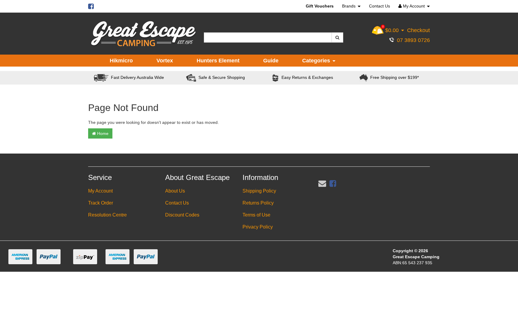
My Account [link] (100, 190)
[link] (332, 183)
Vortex (164, 61)
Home (102, 133)
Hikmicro (121, 61)
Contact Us (379, 6)
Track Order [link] (100, 202)
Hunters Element (218, 61)
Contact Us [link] (177, 202)
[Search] (337, 37)
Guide (270, 61)
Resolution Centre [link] (107, 214)
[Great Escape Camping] (143, 33)
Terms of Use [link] (256, 214)
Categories (317, 61)
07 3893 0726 (412, 40)
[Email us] (322, 183)
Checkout (418, 30)
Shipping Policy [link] (259, 190)
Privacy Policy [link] (258, 226)
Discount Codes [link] (182, 214)
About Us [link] (175, 190)
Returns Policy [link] (258, 202)
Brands (349, 6)
